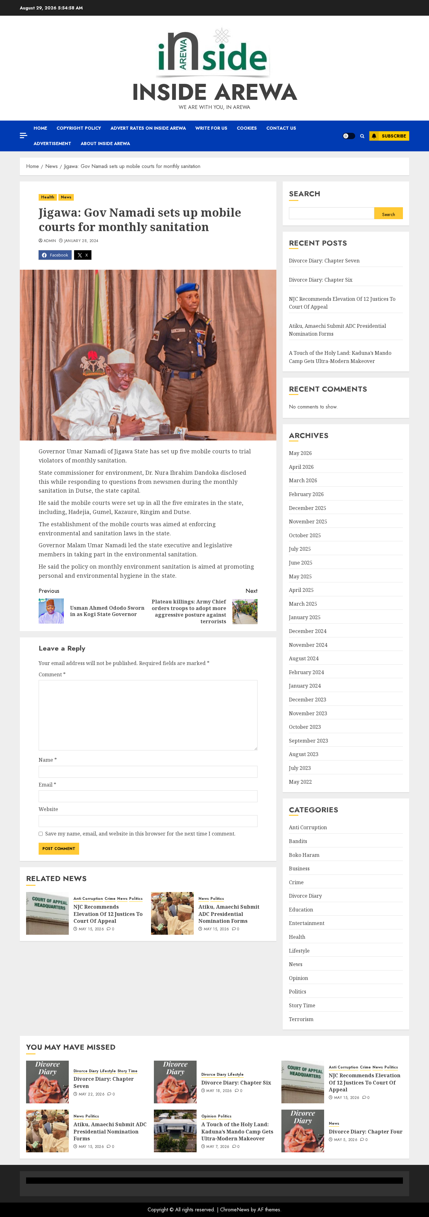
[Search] (362, 136)
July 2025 (300, 548)
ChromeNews (234, 1209)
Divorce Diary (305, 895)
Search (304, 193)
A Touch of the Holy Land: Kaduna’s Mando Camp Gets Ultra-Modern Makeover (237, 1131)
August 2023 (303, 754)
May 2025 (300, 576)
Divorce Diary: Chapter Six (320, 279)
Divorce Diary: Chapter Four (366, 1131)
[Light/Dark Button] (349, 136)
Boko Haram (304, 855)
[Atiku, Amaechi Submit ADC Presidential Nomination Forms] (172, 913)
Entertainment (306, 923)
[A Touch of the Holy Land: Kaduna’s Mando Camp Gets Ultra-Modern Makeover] (175, 1131)
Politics (136, 898)
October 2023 (305, 726)
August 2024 (303, 658)
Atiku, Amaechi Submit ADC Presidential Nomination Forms (228, 913)
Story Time (302, 1005)
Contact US (281, 128)
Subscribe (394, 136)
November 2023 (308, 713)
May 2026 (300, 453)
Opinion (298, 978)
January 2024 (305, 685)
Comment (52, 674)
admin (50, 241)
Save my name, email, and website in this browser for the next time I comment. (140, 833)
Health (47, 197)
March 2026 (303, 480)
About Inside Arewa (105, 143)
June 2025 (300, 562)
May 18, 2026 (219, 1091)
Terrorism (301, 1019)
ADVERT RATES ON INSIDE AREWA (148, 128)
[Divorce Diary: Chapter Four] (302, 1131)
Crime (110, 898)
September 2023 (308, 740)
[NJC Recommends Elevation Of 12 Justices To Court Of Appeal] (47, 913)
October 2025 (305, 535)
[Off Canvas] (23, 135)
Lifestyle (299, 950)
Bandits (298, 841)
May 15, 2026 (91, 929)
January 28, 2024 (81, 241)
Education (301, 909)
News (66, 197)
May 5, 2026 (345, 1140)
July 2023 (300, 768)
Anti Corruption (88, 898)
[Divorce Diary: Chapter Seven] (47, 1082)
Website (48, 809)
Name (48, 759)
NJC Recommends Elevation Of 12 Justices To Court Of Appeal (108, 913)
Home (40, 128)
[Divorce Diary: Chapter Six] (175, 1082)
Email (47, 784)
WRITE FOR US (211, 128)
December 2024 (307, 631)
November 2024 (308, 644)
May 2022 (300, 781)
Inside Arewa (214, 92)
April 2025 (301, 590)
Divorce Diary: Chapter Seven (324, 260)
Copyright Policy (79, 128)
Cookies (247, 128)
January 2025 (305, 617)
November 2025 (308, 521)
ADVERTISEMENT (52, 143)
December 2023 (307, 699)
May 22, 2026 (92, 1094)
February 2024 (306, 672)
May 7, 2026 (217, 1146)
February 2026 (306, 494)
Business (299, 868)
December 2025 (307, 508)
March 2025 (303, 603)
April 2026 (301, 466)
